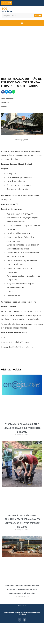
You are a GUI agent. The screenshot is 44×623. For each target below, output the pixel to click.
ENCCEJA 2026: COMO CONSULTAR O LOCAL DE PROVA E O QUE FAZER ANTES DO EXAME (22, 428)
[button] (22, 23)
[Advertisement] (22, 49)
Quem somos (22, 606)
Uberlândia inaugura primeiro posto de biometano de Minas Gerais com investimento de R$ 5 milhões (22, 589)
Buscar (38, 16)
